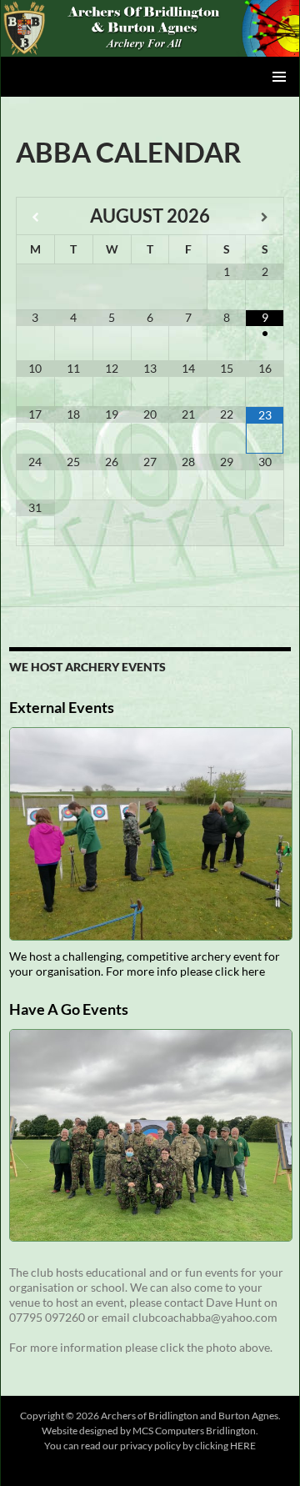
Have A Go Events (68, 1009)
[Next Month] (264, 217)
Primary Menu (279, 77)
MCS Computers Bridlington (194, 1430)
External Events (61, 707)
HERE (242, 1445)
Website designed (80, 1430)
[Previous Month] (36, 217)
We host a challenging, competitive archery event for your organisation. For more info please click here (144, 963)
